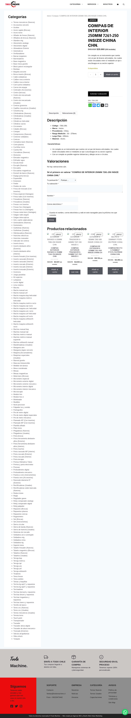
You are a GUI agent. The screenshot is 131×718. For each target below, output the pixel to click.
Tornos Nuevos (96, 690)
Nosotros (107, 4)
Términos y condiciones (113, 697)
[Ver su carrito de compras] (118, 4)
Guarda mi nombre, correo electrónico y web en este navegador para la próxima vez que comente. (83, 214)
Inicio (49, 16)
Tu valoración (53, 184)
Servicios (92, 4)
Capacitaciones (96, 697)
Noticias (75, 694)
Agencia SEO (77, 716)
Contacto (50, 690)
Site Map (111, 703)
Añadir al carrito (112, 74)
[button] (125, 712)
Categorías (75, 4)
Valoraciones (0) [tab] (68, 113)
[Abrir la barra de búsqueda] (124, 4)
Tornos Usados (96, 694)
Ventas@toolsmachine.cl (56, 694)
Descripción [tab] (54, 113)
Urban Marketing (96, 716)
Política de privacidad (112, 691)
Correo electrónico (54, 204)
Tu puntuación (53, 180)
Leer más (74, 272)
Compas (55, 16)
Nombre (50, 196)
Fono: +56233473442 (55, 697)
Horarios (75, 697)
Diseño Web (87, 716)
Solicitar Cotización (98, 94)
